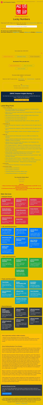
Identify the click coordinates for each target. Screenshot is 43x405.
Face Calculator (34, 291)
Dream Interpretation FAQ (21, 282)
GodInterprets (39, 32)
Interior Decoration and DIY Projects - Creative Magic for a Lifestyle (19, 158)
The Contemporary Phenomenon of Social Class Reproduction (18, 164)
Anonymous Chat (6, 237)
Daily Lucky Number (28, 65)
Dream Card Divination (15, 65)
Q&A (40, 23)
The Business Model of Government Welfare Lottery (16, 171)
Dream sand (21, 181)
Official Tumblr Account (20, 320)
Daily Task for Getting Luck (33, 240)
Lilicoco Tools (19, 291)
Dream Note (19, 219)
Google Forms (16, 32)
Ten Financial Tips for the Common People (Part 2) (16, 117)
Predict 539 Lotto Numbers (6, 260)
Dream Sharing (34, 208)
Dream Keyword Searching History (7, 209)
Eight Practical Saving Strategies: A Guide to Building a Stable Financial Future (22, 115)
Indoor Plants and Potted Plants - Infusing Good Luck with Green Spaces (20, 161)
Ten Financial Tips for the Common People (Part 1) (16, 118)
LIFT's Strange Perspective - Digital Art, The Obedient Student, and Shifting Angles (23, 145)
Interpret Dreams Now (8, 56)
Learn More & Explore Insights (21, 99)
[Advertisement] (21, 41)
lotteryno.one (27, 32)
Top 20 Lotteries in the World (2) (12, 167)
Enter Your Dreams (7, 393)
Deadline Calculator (21, 298)
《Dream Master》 (21, 79)
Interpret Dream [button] (20, 1)
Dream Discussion (21, 210)
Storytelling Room (7, 229)
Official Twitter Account (20, 310)
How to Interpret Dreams (31, 23)
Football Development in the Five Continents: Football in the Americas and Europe (22, 147)
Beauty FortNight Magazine (20, 239)
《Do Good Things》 (24, 85)
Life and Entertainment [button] (30, 1)
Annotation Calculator (33, 282)
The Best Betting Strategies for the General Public (15, 173)
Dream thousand (21, 179)
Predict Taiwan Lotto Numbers (20, 270)
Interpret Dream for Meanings (21, 200)
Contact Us (18, 403)
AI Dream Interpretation (35, 56)
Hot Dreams (33, 199)
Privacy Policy (24, 403)
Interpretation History (21, 56)
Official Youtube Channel (34, 319)
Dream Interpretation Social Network (6, 311)
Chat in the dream (21, 68)
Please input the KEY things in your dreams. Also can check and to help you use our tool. (21, 23)
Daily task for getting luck (21, 16)
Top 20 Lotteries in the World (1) (12, 169)
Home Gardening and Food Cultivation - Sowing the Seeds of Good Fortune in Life (22, 159)
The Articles (5, 282)
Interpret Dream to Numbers (7, 218)
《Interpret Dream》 (31, 79)
